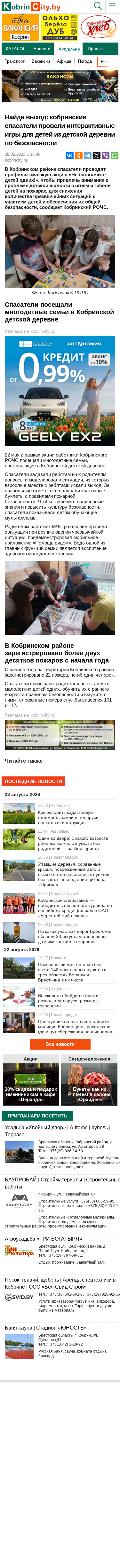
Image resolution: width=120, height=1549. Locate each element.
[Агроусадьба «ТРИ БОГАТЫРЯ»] (19, 1251)
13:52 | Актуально (54, 805)
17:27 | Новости (52, 958)
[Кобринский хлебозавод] (98, 39)
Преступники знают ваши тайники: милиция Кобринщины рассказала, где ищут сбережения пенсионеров (75, 1026)
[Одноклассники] (79, 155)
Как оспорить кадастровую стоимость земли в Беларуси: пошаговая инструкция (69, 817)
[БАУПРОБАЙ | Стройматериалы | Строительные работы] (19, 1201)
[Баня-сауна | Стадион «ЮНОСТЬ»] (19, 1348)
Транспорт (15, 61)
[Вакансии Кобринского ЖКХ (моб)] (60, 748)
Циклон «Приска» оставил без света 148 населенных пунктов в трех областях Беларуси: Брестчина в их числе (72, 972)
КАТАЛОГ (16, 48)
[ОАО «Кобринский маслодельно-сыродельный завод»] (60, 100)
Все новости (60, 1044)
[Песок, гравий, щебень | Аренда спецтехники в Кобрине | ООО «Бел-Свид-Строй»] (19, 1297)
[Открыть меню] (112, 6)
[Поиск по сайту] (98, 6)
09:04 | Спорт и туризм (58, 893)
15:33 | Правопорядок (57, 1015)
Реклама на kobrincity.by (30, 331)
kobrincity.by (16, 160)
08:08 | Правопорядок (57, 924)
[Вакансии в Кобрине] (20, 39)
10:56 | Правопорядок (57, 857)
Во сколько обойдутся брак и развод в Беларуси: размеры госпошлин (68, 1000)
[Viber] (105, 155)
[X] (96, 155)
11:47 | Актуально (53, 831)
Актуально (69, 49)
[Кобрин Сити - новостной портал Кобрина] (30, 7)
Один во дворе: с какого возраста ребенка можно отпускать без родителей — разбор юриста (73, 843)
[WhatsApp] (114, 155)
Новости (42, 48)
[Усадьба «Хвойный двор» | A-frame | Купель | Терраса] (19, 1152)
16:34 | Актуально (54, 989)
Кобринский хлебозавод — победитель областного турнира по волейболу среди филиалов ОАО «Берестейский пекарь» (75, 908)
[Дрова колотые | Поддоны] (59, 39)
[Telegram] (88, 155)
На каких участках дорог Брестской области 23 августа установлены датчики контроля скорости (74, 936)
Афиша (64, 61)
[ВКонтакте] (70, 155)
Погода (85, 61)
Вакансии (41, 61)
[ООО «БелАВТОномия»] (61, 444)
